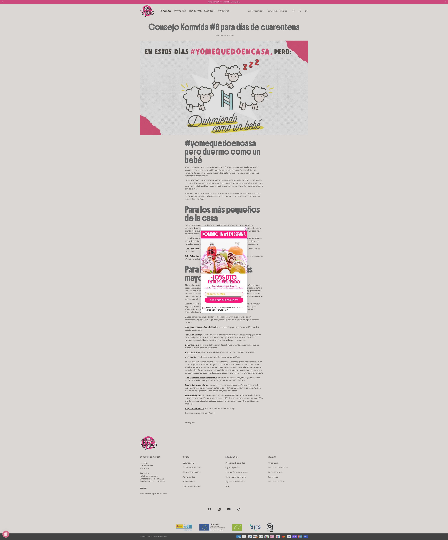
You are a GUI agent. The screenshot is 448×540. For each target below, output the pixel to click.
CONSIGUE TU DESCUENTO (224, 300)
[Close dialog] (245, 229)
